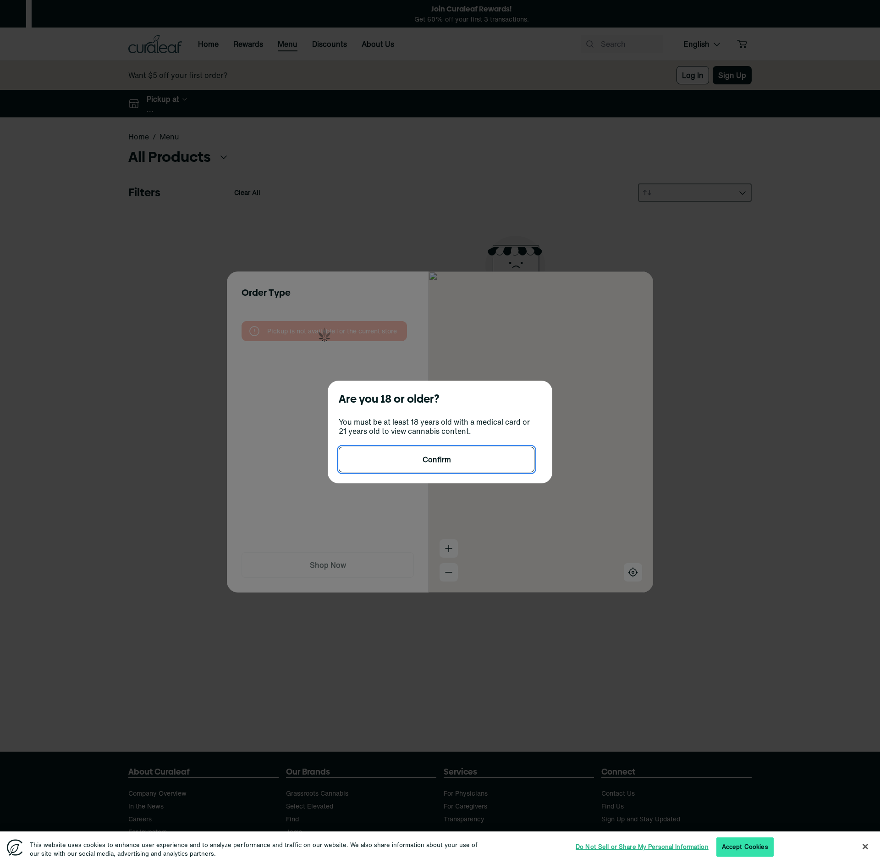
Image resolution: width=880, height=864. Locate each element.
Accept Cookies (745, 846)
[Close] (865, 846)
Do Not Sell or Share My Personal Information (642, 846)
